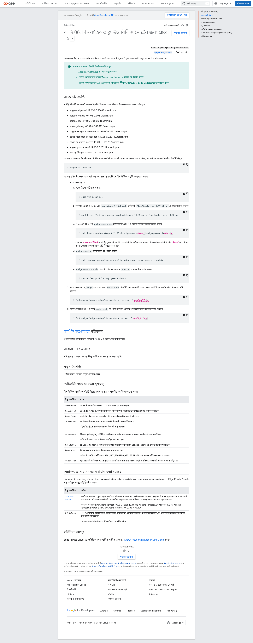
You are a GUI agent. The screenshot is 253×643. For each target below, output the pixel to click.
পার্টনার (70, 594)
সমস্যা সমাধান (148, 3)
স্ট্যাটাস (111, 594)
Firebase (131, 611)
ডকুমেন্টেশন (163, 52)
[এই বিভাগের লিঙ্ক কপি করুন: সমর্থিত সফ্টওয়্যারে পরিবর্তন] (105, 332)
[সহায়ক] (182, 25)
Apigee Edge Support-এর (113, 77)
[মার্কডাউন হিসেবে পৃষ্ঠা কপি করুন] (67, 38)
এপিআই (131, 3)
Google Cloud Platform (151, 611)
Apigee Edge (69, 25)
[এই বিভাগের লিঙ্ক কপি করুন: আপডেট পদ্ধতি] (88, 97)
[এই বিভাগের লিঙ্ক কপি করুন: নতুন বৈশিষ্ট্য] (84, 367)
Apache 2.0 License (172, 563)
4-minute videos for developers (163, 589)
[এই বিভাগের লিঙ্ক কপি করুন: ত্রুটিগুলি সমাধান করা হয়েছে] (107, 384)
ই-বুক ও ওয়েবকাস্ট (75, 599)
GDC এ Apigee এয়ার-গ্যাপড (77, 3)
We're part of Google (76, 585)
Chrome (117, 611)
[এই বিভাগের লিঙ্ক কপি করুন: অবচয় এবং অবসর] (93, 349)
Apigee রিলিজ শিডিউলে (108, 83)
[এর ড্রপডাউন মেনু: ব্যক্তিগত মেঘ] (57, 3)
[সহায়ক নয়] (187, 25)
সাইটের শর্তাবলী (86, 623)
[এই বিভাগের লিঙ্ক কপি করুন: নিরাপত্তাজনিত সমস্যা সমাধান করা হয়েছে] (124, 472)
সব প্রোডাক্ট (172, 611)
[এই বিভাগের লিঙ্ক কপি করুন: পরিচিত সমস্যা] (87, 532)
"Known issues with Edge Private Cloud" (144, 539)
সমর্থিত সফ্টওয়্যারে (77, 331)
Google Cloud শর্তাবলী (106, 623)
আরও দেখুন (166, 3)
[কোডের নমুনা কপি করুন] (187, 164)
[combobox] (195, 3)
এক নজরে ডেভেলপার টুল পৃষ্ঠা (162, 585)
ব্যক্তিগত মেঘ (47, 3)
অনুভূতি (117, 3)
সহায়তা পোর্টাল (114, 599)
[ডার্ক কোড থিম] (184, 164)
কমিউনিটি (112, 585)
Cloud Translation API (104, 15)
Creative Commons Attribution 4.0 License (119, 563)
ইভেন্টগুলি (71, 589)
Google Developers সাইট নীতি (104, 566)
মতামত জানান (180, 33)
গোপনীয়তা (72, 623)
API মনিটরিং (101, 3)
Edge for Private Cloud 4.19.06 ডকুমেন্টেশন (97, 72)
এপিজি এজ (30, 3)
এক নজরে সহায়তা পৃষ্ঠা (118, 589)
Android (104, 611)
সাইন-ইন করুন (243, 3)
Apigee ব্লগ (153, 594)
